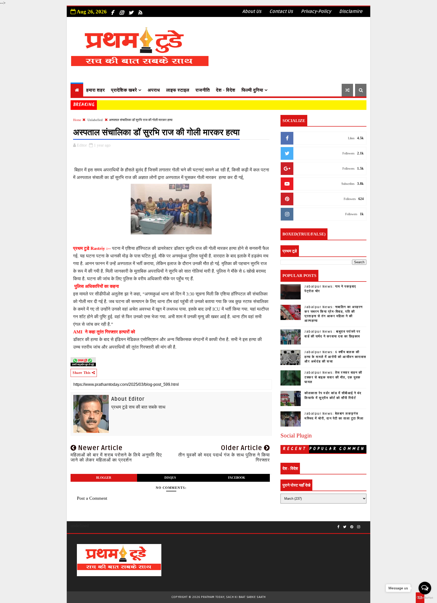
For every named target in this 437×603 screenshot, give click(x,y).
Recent (295, 449)
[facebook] (112, 11)
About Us (251, 11)
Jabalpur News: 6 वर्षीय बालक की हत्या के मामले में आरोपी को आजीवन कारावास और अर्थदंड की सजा (335, 356)
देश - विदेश (225, 90)
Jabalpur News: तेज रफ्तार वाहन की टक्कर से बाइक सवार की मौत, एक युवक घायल (333, 377)
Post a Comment (92, 498)
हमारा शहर (95, 90)
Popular (323, 449)
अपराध (154, 90)
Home (77, 120)
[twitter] (131, 11)
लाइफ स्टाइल (177, 90)
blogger (103, 477)
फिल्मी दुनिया (252, 90)
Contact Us (281, 11)
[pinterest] (352, 527)
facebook (236, 477)
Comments (352, 449)
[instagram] (121, 11)
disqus (170, 477)
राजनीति (202, 90)
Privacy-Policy (316, 11)
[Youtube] (364, 525)
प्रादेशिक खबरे (124, 90)
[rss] (140, 11)
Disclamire (350, 11)
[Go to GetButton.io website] (425, 597)
